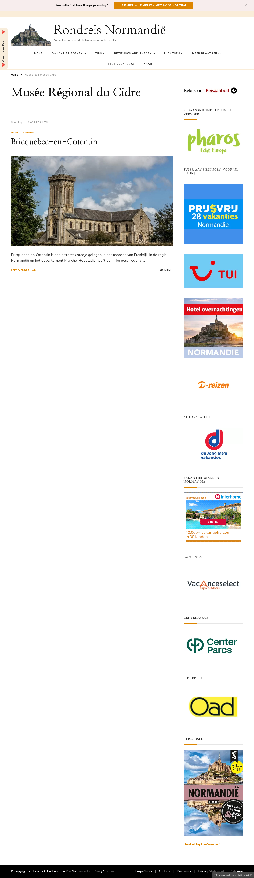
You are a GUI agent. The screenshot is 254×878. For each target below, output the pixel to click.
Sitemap (237, 871)
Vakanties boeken (67, 53)
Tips (98, 53)
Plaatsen (172, 53)
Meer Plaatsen (204, 53)
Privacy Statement (105, 871)
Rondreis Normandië (110, 30)
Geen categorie (22, 132)
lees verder (20, 270)
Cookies (164, 871)
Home (38, 53)
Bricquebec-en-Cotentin (54, 142)
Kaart (149, 64)
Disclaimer (184, 871)
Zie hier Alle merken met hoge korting (154, 5)
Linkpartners (143, 871)
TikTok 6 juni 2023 (119, 64)
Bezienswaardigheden (133, 53)
